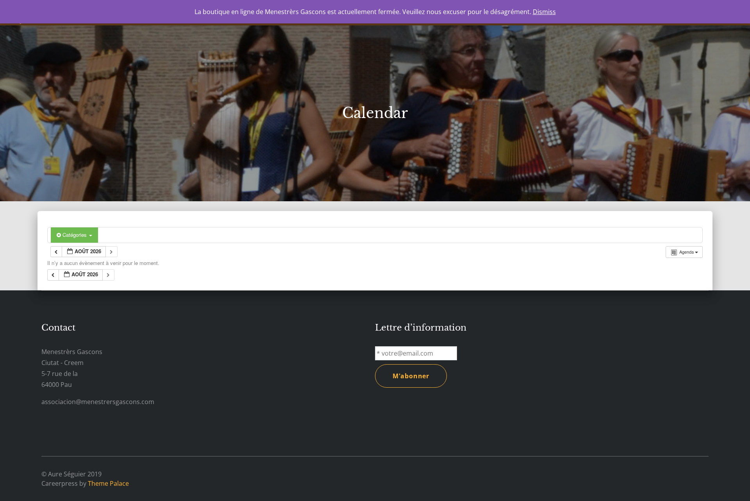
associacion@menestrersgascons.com (97, 401)
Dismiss (544, 11)
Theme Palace (108, 483)
